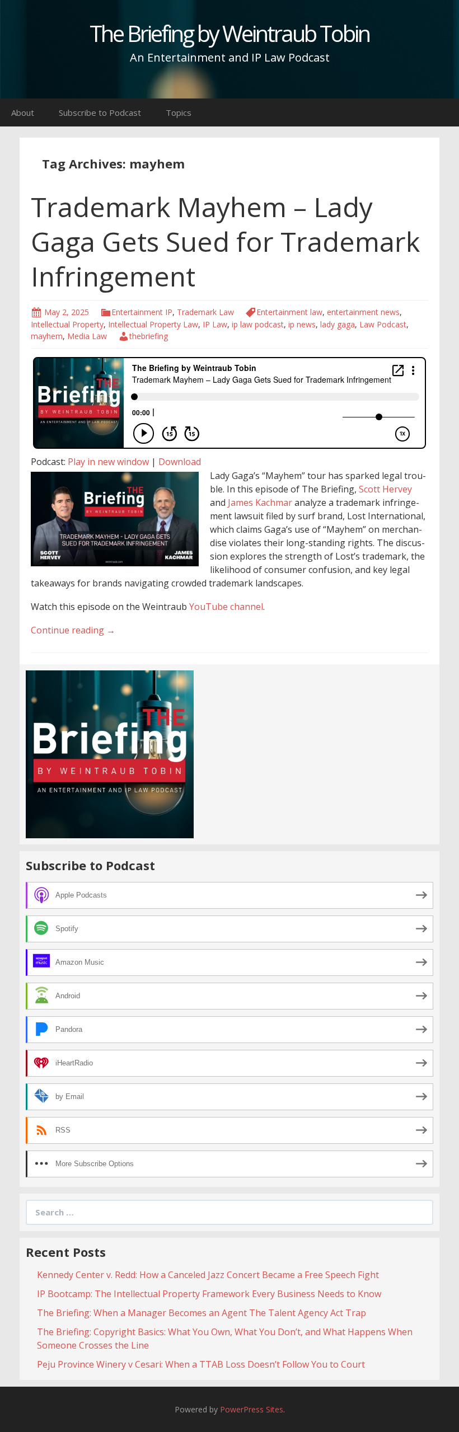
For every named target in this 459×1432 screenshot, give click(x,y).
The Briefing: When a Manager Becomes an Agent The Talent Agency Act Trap (201, 1313)
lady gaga (337, 324)
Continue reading (73, 630)
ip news (302, 324)
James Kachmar (260, 502)
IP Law (215, 324)
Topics (178, 112)
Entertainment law (289, 312)
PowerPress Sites (251, 1409)
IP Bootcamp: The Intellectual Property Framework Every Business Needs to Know (209, 1294)
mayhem (47, 336)
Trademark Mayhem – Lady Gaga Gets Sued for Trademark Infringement (225, 242)
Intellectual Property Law (153, 324)
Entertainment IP (141, 312)
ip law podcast (258, 324)
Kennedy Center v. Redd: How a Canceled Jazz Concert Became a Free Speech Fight (208, 1275)
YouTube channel (226, 606)
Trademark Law (205, 312)
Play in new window (108, 462)
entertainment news (363, 312)
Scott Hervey (385, 489)
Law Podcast (382, 324)
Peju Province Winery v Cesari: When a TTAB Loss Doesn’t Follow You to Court (201, 1364)
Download (179, 462)
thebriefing (148, 336)
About (22, 112)
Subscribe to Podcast (100, 112)
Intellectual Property (67, 324)
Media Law (87, 336)
